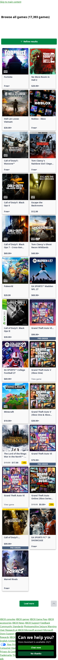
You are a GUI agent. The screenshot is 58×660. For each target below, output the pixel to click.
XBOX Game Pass (38, 619)
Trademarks (6, 655)
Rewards (4, 637)
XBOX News (18, 622)
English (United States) (11, 640)
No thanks (36, 653)
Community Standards (11, 626)
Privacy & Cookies (9, 651)
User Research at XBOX (12, 629)
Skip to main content (10, 1)
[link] (15, 68)
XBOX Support (32, 622)
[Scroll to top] (54, 604)
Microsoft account (33, 629)
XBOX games (22, 619)
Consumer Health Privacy (13, 647)
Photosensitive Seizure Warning (40, 626)
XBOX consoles (7, 619)
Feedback (45, 622)
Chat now (36, 647)
